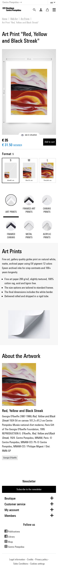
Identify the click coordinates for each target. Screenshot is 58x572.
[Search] (34, 10)
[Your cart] (47, 9)
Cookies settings (37, 563)
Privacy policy (41, 559)
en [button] (51, 2)
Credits (30, 559)
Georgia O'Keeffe (10, 457)
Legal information (17, 559)
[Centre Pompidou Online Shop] (11, 9)
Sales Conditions (20, 563)
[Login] (40, 9)
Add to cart (50, 141)
